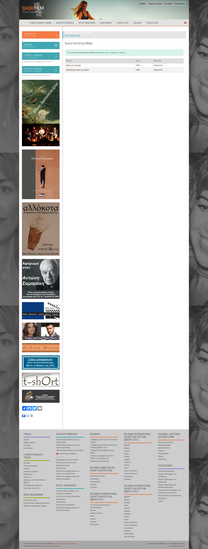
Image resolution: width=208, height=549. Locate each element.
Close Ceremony (130, 474)
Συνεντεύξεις (61, 502)
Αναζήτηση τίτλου (30, 500)
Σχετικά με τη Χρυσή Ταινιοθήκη (68, 496)
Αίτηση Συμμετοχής (97, 476)
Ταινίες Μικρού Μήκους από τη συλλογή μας (68, 441)
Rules (92, 516)
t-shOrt (168, 543)
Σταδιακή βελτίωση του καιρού (77, 70)
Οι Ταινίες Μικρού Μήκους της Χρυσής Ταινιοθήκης (67, 492)
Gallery (93, 519)
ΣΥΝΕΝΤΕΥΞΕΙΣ (122, 23)
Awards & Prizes (96, 513)
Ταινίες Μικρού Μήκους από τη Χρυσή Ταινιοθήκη (68, 446)
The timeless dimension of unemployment (100, 506)
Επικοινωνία (180, 4)
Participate (94, 525)
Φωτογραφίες (163, 454)
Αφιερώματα (61, 499)
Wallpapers (162, 498)
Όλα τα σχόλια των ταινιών (66, 463)
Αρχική (23, 23)
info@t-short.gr (71, 543)
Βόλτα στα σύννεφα (73, 65)
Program (127, 462)
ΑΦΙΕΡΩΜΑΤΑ (106, 23)
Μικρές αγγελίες (155, 4)
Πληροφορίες (95, 482)
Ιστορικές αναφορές (31, 471)
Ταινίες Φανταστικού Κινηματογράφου (165, 444)
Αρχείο (160, 456)
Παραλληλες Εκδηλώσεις (99, 461)
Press (126, 468)
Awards (127, 451)
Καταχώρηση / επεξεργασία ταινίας (37, 503)
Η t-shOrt (168, 4)
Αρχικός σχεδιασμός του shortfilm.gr (167, 475)
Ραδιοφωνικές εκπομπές (33, 485)
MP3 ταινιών (61, 468)
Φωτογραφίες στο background (169, 496)
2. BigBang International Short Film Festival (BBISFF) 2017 (103, 446)
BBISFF (127, 445)
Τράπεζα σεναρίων (30, 466)
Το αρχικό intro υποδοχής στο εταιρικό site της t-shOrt (169, 491)
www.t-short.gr (59, 543)
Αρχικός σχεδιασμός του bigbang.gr (167, 480)
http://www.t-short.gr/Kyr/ (51, 546)
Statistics (127, 479)
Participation (129, 534)
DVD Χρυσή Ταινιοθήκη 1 (66, 505)
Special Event (129, 537)
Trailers (26, 469)
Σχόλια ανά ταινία (62, 465)
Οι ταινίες (93, 487)
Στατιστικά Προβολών (166, 471)
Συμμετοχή (162, 459)
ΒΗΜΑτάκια (28, 474)
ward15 (181, 546)
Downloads (128, 476)
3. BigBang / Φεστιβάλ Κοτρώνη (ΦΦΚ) (102, 451)
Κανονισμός (94, 479)
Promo (126, 465)
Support (93, 522)
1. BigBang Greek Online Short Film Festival (103, 441)
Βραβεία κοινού (164, 448)
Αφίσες (160, 501)
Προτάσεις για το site (31, 488)
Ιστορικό (93, 485)
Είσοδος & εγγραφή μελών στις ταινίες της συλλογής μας (68, 472)
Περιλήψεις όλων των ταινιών (67, 460)
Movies (93, 510)
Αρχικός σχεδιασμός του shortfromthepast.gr (167, 486)
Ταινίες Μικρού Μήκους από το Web (69, 450)
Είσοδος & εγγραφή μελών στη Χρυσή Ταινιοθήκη (67, 477)
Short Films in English (185, 23)
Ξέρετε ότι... (28, 477)
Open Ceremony (130, 471)
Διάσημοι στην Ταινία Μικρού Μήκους (35, 481)
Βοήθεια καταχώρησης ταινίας (35, 506)
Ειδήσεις (142, 4)
